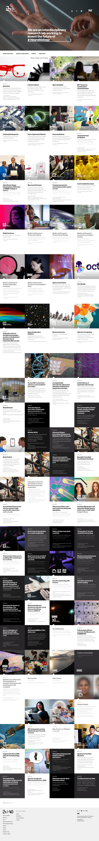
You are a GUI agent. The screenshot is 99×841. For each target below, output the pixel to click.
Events (4, 827)
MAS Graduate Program (8, 823)
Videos (4, 829)
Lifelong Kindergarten (82, 293)
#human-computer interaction (9, 98)
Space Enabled (90, 520)
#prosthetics (5, 522)
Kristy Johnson (55, 739)
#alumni (16, 201)
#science (86, 423)
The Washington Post (33, 568)
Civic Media (90, 715)
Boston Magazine (82, 764)
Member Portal (6, 831)
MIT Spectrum (32, 740)
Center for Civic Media (82, 715)
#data (4, 700)
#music (57, 447)
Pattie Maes (13, 96)
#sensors (30, 744)
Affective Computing (8, 200)
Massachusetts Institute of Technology (85, 816)
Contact (17, 820)
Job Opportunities (20, 818)
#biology (40, 397)
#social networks (39, 94)
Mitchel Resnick (80, 294)
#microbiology (18, 352)
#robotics (30, 94)
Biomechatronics (32, 196)
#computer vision (67, 634)
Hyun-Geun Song (39, 499)
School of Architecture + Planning (84, 817)
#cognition (79, 151)
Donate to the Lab (81, 820)
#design (34, 94)
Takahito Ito (12, 699)
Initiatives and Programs (22, 53)
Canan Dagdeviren (32, 620)
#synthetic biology (91, 397)
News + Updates (6, 815)
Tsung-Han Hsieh (31, 499)
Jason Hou (54, 400)
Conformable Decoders (58, 399)
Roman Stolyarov (39, 790)
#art (91, 150)
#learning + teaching (56, 740)
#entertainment (11, 621)
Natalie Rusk (87, 294)
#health (61, 403)
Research (5, 817)
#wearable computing (38, 743)
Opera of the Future (57, 446)
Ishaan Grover (88, 149)
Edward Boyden (6, 699)
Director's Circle (81, 422)
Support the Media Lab (8, 821)
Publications (42, 53)
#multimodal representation (58, 292)
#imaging (14, 700)
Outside (80, 787)
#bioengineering (55, 403)
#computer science (38, 643)
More (7, 803)
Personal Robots (56, 591)
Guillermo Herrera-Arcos (38, 197)
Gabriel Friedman (31, 790)
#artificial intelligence (32, 144)
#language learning (56, 742)
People (4, 825)
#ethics (93, 595)
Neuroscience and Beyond (9, 350)
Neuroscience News (8, 619)
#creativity (16, 570)
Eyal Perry (63, 594)
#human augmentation (14, 521)
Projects (34, 53)
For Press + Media (7, 833)
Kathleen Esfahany (81, 149)
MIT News (56, 197)
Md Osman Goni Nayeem (63, 400)
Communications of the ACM (35, 443)
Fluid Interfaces (7, 95)
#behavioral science (56, 547)
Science (80, 543)
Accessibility (80, 819)
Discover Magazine (83, 593)
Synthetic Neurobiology (9, 351)
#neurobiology (6, 201)
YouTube (56, 445)
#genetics (30, 397)
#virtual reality (39, 341)
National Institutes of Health (59, 543)
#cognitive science (32, 199)
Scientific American (33, 542)
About (4, 819)
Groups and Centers (8, 53)
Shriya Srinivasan (56, 767)
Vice (5, 642)
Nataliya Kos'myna (7, 96)
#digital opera (61, 293)
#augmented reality (12, 99)
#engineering (30, 645)
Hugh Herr (30, 197)
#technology (12, 201)
